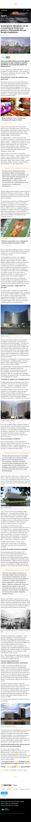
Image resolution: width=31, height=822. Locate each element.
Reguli (17, 801)
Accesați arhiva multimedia (15, 54)
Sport (2, 770)
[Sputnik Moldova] (4, 10)
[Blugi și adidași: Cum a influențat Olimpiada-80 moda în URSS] (15, 107)
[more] (28, 122)
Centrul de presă (12, 801)
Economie (15, 789)
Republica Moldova (25, 789)
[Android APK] (5, 809)
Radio (18, 767)
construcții (20, 770)
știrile (16, 761)
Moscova (25, 770)
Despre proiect (4, 801)
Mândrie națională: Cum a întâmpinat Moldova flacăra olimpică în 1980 (15, 242)
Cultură (6, 770)
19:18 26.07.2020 (5, 35)
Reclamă (3, 803)
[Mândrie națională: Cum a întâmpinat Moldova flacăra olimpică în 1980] (15, 228)
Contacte (22, 801)
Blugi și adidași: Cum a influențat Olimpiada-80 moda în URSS (13, 119)
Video (8, 767)
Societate (4, 239)
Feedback (16, 805)
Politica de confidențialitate (11, 803)
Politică (3, 789)
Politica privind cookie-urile (7, 805)
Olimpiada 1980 (13, 770)
